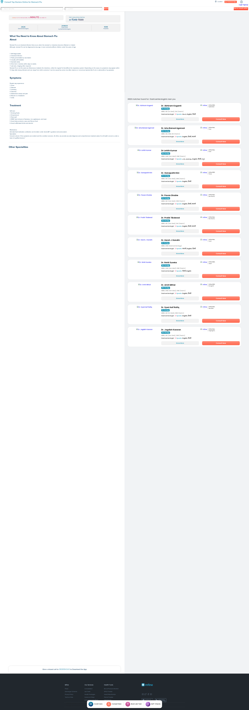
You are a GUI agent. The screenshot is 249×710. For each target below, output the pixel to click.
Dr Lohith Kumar (169, 150)
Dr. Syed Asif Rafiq (170, 307)
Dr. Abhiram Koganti (171, 105)
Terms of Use (69, 697)
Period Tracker (108, 697)
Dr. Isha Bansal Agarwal (173, 128)
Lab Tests (87, 691)
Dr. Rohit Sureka (169, 262)
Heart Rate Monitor (110, 694)
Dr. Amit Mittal (168, 285)
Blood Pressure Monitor (111, 689)
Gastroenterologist (167, 114)
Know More (180, 119)
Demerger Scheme (71, 691)
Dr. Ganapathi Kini (170, 173)
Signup (245, 5)
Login (241, 5)
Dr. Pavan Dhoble (169, 195)
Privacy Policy (69, 694)
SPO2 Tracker (108, 691)
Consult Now (221, 119)
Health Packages (90, 694)
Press (66, 689)
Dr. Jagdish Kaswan (171, 329)
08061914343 (64, 669)
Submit (106, 8)
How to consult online (240, 8)
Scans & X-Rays (89, 697)
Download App (231, 1)
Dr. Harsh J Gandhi (170, 240)
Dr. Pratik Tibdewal (170, 217)
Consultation (88, 689)
